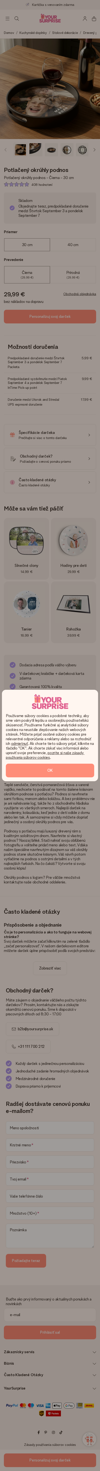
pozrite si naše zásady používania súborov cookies (45, 755)
